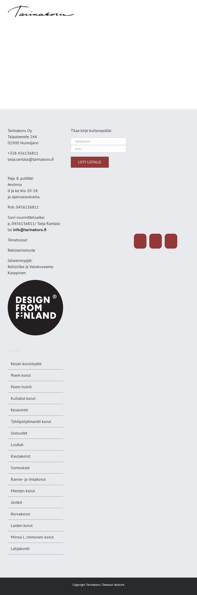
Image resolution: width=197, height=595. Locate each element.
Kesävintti (19, 409)
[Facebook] (140, 241)
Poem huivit (21, 386)
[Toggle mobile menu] (187, 8)
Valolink (119, 585)
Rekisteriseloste (21, 250)
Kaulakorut (20, 456)
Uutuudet (19, 433)
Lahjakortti (20, 548)
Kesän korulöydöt (26, 363)
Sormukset (20, 467)
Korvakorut (20, 513)
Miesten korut (23, 490)
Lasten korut (22, 525)
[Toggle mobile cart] (178, 8)
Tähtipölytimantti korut (31, 421)
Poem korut (21, 375)
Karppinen (17, 272)
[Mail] (171, 241)
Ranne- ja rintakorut (28, 479)
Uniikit (16, 502)
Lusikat (17, 444)
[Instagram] (155, 241)
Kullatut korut (23, 398)
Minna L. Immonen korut (32, 537)
